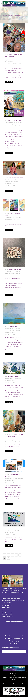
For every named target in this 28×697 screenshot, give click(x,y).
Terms (23, 684)
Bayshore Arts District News (12, 60)
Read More (9, 81)
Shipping (15, 684)
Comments (6, 684)
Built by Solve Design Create (14, 695)
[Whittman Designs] (14, 368)
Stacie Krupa (18, 122)
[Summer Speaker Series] (14, 104)
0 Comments (15, 63)
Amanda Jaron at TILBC (15, 269)
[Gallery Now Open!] (14, 519)
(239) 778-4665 (15, 641)
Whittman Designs (13, 377)
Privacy (10, 684)
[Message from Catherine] (14, 168)
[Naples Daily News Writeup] (14, 465)
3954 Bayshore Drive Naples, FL (14, 636)
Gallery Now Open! (14, 529)
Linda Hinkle (8, 219)
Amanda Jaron (18, 58)
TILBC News (11, 61)
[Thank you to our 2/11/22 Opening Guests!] (14, 37)
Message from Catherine (15, 178)
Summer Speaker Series (15, 120)
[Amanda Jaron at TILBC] (14, 252)
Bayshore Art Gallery (10, 183)
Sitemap (20, 684)
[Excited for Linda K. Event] (14, 205)
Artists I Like (18, 217)
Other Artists (18, 378)
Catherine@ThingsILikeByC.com (14, 638)
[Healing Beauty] (14, 313)
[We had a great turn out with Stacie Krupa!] (14, 421)
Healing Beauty (13, 326)
